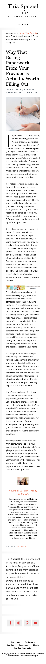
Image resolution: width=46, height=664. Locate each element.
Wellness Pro (26, 653)
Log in (35, 655)
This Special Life (23, 9)
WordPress (25, 655)
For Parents (21, 546)
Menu (25, 24)
